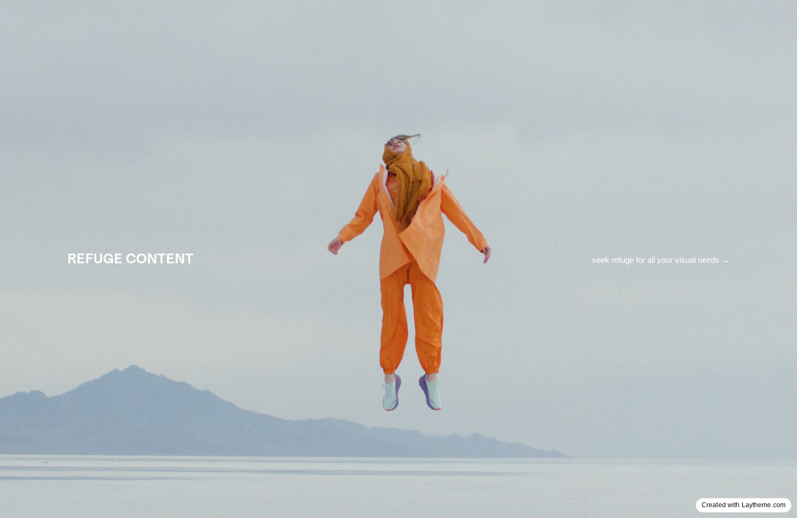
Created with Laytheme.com (744, 505)
